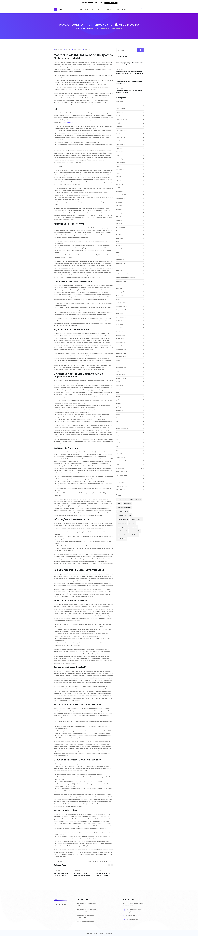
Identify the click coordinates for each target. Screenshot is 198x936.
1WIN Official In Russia (122, 130)
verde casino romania (122, 479)
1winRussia (119, 141)
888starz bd (119, 184)
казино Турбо (121, 527)
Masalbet (119, 320)
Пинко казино (127, 503)
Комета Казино (120, 489)
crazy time (119, 288)
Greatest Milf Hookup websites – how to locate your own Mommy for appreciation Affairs (129, 73)
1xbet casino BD (120, 144)
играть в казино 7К (123, 511)
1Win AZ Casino (120, 108)
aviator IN (119, 202)
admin (68, 49)
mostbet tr (119, 346)
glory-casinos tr (120, 303)
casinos (118, 285)
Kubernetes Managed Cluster (86, 921)
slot (117, 436)
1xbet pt (118, 166)
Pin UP (118, 382)
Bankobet (119, 220)
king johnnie (119, 313)
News (118, 360)
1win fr (118, 123)
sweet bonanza (120, 457)
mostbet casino (68, 122)
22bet (118, 173)
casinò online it (120, 270)
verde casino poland (121, 475)
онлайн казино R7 (134, 531)
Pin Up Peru (119, 389)
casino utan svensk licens (123, 274)
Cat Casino (138, 499)
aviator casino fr (120, 198)
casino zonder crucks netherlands (125, 277)
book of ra (119, 245)
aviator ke (119, 205)
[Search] (142, 9)
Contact (124, 9)
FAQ (117, 9)
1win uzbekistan (120, 137)
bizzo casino (119, 238)
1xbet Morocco (120, 162)
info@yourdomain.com (132, 919)
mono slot (119, 328)
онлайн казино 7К (122, 531)
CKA (92, 9)
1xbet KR (118, 155)
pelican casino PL (121, 378)
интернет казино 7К (123, 519)
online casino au (120, 364)
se (117, 432)
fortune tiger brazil (121, 292)
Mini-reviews (120, 324)
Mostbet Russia (120, 342)
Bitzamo (120, 499)
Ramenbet (119, 418)
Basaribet (119, 223)
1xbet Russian (120, 170)
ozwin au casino (120, 374)
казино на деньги (132, 527)
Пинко (119, 503)
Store (86, 9)
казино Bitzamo (122, 523)
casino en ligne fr (121, 256)
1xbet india (119, 148)
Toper (117, 464)
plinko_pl (118, 407)
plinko (118, 396)
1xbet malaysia (120, 159)
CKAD (97, 9)
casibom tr (119, 249)
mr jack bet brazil (121, 353)
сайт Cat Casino (122, 539)
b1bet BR (118, 216)
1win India (119, 126)
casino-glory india (121, 281)
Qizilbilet (118, 414)
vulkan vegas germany (122, 486)
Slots (117, 439)
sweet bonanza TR (121, 461)
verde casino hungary (122, 471)
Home (80, 9)
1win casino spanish (121, 119)
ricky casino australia (122, 428)
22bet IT (118, 180)
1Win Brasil (119, 112)
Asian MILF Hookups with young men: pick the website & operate (129, 63)
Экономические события (124, 507)
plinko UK (119, 403)
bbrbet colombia (120, 227)
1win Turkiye (119, 134)
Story (117, 450)
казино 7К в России (136, 519)
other (117, 371)
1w (117, 105)
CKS (103, 9)
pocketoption (120, 410)
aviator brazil (119, 191)
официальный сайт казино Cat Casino (128, 535)
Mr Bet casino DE (121, 349)
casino (118, 252)
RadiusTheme (108, 933)
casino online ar (120, 267)
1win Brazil (119, 116)
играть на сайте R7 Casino (124, 515)
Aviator (118, 187)
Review (118, 421)
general (118, 299)
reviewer (118, 425)
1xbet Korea (119, 152)
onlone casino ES (121, 367)
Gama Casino (119, 295)
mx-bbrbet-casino (121, 356)
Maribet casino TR (121, 317)
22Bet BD (119, 177)
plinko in (118, 400)
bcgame (118, 234)
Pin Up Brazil (119, 385)
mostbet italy (120, 338)
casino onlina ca (120, 263)
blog (117, 241)
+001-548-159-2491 (132, 915)
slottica (118, 446)
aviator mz (119, 209)
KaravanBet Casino (121, 306)
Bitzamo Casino (129, 499)
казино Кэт (132, 523)
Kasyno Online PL (121, 310)
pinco (117, 392)
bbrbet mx (119, 231)
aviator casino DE (121, 195)
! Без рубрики (120, 101)
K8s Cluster (110, 9)
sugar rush (119, 453)
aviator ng (119, 213)
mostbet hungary (120, 335)
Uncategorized (77, 49)
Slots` (118, 443)
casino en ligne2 (120, 259)
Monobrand (119, 331)
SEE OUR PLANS (111, 3)
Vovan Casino (120, 482)
